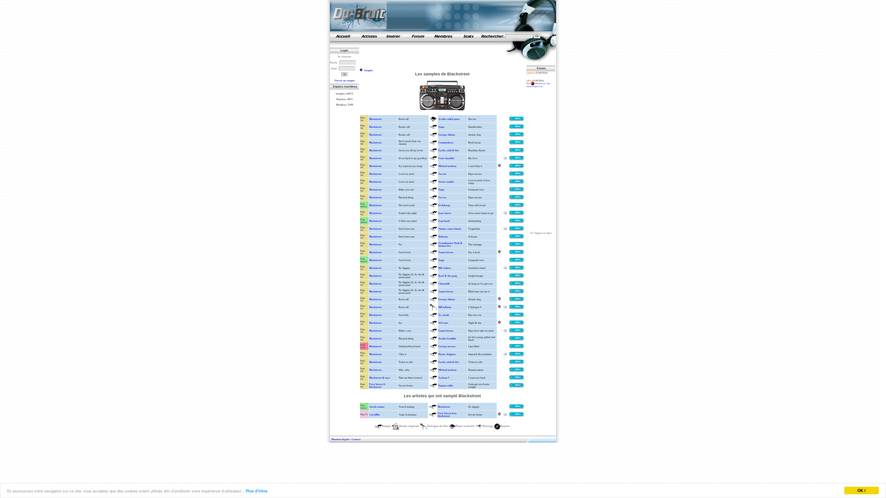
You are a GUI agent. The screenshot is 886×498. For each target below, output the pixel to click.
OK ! (861, 490)
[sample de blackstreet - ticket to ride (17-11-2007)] (516, 363)
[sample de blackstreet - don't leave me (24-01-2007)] (516, 230)
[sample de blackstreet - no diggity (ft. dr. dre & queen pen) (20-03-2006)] (516, 277)
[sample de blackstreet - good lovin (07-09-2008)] (516, 261)
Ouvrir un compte (345, 80)
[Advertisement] (443, 54)
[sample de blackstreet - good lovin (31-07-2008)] (516, 253)
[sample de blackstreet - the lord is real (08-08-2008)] (516, 206)
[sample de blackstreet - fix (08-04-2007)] (516, 245)
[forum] (418, 40)
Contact (356, 439)
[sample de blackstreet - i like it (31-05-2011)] (516, 355)
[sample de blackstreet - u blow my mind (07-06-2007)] (516, 222)
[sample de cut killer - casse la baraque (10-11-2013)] (516, 416)
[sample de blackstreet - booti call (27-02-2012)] (516, 300)
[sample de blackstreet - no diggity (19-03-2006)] (516, 269)
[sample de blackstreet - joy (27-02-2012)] (516, 324)
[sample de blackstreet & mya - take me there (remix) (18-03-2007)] (516, 379)
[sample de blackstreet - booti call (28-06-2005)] (516, 120)
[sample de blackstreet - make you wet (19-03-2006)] (516, 191)
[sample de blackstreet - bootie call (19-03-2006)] (516, 128)
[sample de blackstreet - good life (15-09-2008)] (516, 316)
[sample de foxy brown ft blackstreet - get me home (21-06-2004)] (516, 386)
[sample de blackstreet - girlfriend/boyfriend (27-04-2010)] (516, 347)
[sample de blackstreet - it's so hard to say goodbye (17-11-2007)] (516, 159)
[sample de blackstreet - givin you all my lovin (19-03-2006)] (516, 151)
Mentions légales (340, 439)
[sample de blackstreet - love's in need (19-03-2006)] (516, 175)
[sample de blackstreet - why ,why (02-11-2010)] (516, 371)
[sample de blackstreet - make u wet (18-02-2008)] (516, 332)
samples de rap (343, 36)
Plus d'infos (256, 491)
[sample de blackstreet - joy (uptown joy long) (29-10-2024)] (516, 167)
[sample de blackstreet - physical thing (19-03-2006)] (516, 198)
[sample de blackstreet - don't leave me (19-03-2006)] (516, 238)
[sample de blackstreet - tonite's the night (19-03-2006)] (516, 214)
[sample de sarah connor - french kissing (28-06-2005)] (516, 408)
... (527, 75)
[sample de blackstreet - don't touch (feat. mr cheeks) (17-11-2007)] (516, 143)
